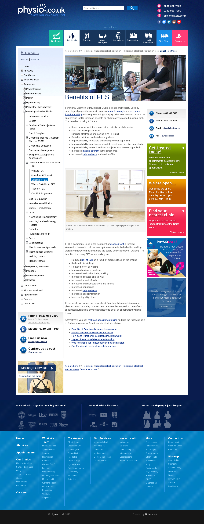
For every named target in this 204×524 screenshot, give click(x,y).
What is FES (37, 170)
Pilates (29, 98)
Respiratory (47, 490)
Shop (148, 464)
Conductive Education (40, 145)
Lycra (31, 212)
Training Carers (37, 256)
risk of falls (87, 259)
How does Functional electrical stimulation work (96, 335)
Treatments (88, 51)
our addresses (168, 136)
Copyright (172, 464)
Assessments (151, 442)
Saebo (32, 238)
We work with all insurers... (104, 405)
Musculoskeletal (49, 446)
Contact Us (29, 303)
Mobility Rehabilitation (40, 208)
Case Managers (127, 450)
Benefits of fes (168, 51)
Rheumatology (48, 472)
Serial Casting (36, 243)
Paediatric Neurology (39, 234)
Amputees (46, 498)
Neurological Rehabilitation (39, 111)
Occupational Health (103, 457)
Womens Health (49, 483)
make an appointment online (102, 320)
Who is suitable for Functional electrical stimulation (97, 342)
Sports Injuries (48, 449)
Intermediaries (126, 453)
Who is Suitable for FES (43, 184)
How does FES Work (41, 175)
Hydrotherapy (33, 102)
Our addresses (35, 352)
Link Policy (173, 471)
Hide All (24, 59)
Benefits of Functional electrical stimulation (94, 329)
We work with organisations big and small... (42, 405)
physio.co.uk (58, 514)
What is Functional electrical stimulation (92, 332)
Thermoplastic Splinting (41, 252)
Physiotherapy (33, 89)
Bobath (32, 121)
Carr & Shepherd (37, 133)
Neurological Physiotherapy (43, 217)
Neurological (47, 457)
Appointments (31, 294)
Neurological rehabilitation (108, 51)
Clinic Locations (175, 442)
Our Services (30, 285)
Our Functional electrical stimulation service (94, 346)
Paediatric (46, 460)
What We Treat (31, 79)
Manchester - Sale (24, 463)
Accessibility (173, 460)
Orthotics (33, 229)
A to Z (148, 479)
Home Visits (21, 482)
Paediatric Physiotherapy (38, 107)
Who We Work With (33, 290)
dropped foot (117, 244)
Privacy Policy (174, 479)
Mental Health (48, 479)
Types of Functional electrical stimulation (92, 339)
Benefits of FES (39, 180)
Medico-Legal (100, 453)
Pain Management (35, 275)
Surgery (45, 453)
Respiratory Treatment (37, 266)
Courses (28, 299)
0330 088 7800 (172, 6)
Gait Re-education (38, 199)
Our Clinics (29, 75)
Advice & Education (38, 116)
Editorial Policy (174, 468)
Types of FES (38, 188)
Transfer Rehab (37, 261)
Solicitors (124, 446)
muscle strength (116, 111)
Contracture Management (42, 150)
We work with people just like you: (162, 405)
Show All (35, 59)
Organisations (126, 457)
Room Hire (21, 486)
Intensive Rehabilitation (40, 203)
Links (170, 475)
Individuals (124, 442)
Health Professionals (129, 460)
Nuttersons (151, 514)
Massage (31, 271)
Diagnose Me (151, 483)
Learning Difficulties (50, 475)
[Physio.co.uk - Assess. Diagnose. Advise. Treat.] (46, 11)
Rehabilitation (152, 446)
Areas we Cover (175, 446)
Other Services (100, 460)
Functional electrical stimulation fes (140, 51)
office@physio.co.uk (175, 15)
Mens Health (47, 486)
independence (90, 154)
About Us (28, 70)
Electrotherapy (33, 93)
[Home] (79, 50)
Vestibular (46, 494)
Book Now (172, 450)
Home (27, 66)
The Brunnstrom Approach (42, 247)
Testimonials (151, 468)
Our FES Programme (41, 193)
